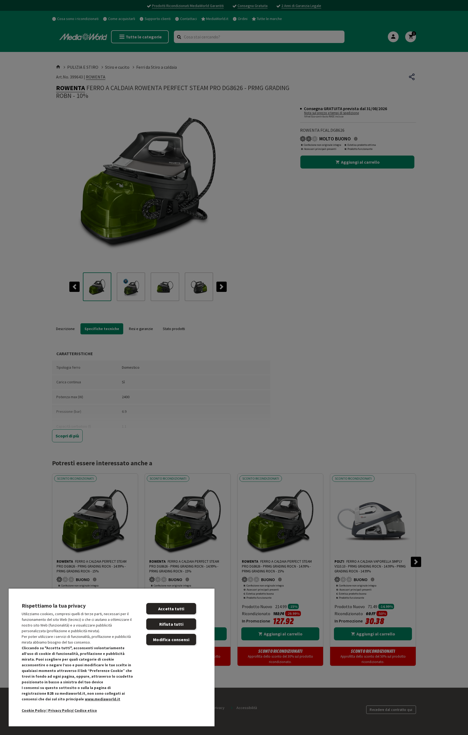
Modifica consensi (171, 639)
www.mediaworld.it (102, 699)
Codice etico (85, 710)
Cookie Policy (34, 710)
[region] (111, 657)
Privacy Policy (60, 710)
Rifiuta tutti (171, 624)
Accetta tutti (171, 608)
